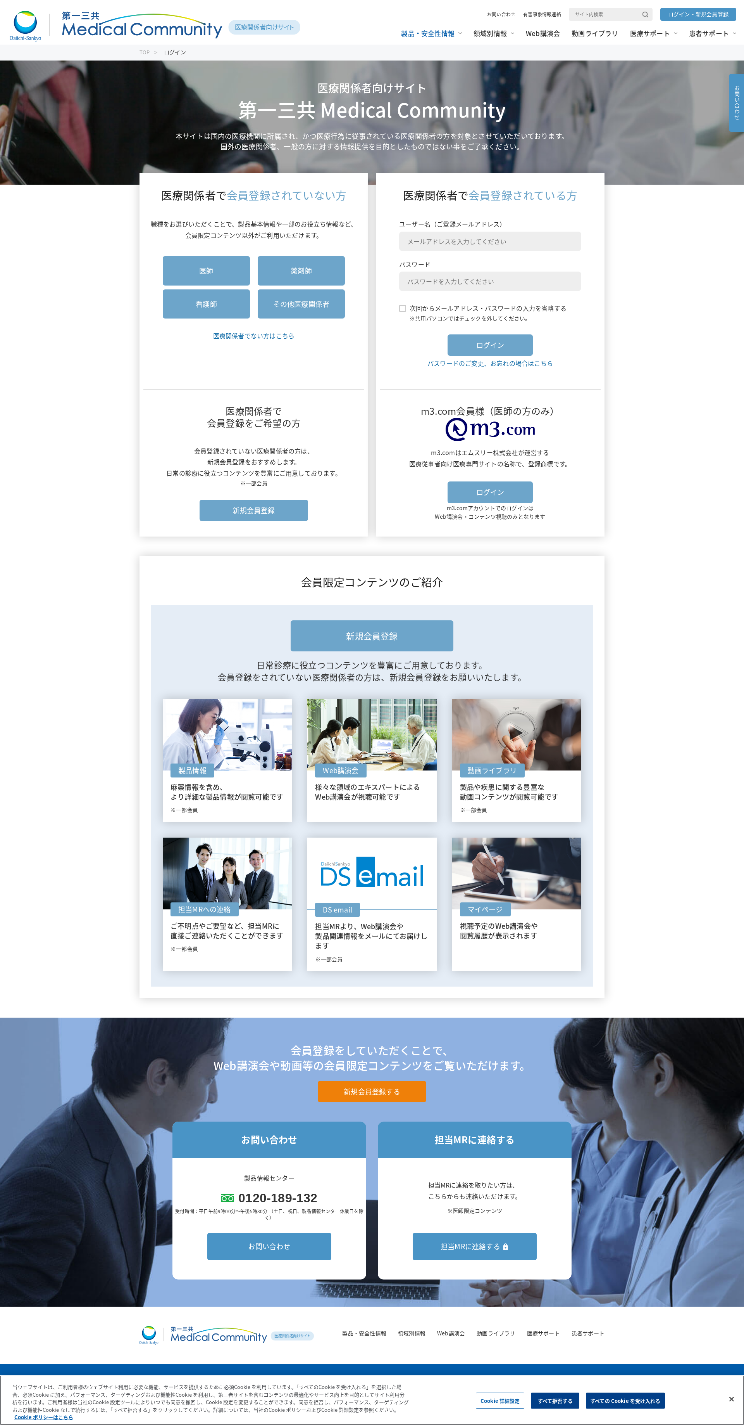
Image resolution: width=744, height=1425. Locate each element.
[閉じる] (731, 1399)
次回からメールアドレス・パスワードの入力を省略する (488, 308)
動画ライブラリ (496, 1333)
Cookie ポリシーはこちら (43, 1417)
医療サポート (543, 1333)
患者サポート (588, 1333)
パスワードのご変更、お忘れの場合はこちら (490, 363)
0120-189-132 (277, 1198)
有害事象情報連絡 (542, 14)
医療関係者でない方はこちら (254, 335)
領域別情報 (411, 1333)
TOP (145, 52)
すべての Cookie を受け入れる (625, 1400)
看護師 (206, 304)
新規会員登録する (372, 1091)
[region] (372, 1400)
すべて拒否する (555, 1400)
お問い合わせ (501, 14)
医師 (206, 270)
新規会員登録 (253, 510)
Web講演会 (451, 1333)
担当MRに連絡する (470, 1246)
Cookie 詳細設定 (500, 1400)
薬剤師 (301, 270)
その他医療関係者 (301, 304)
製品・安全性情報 (364, 1333)
